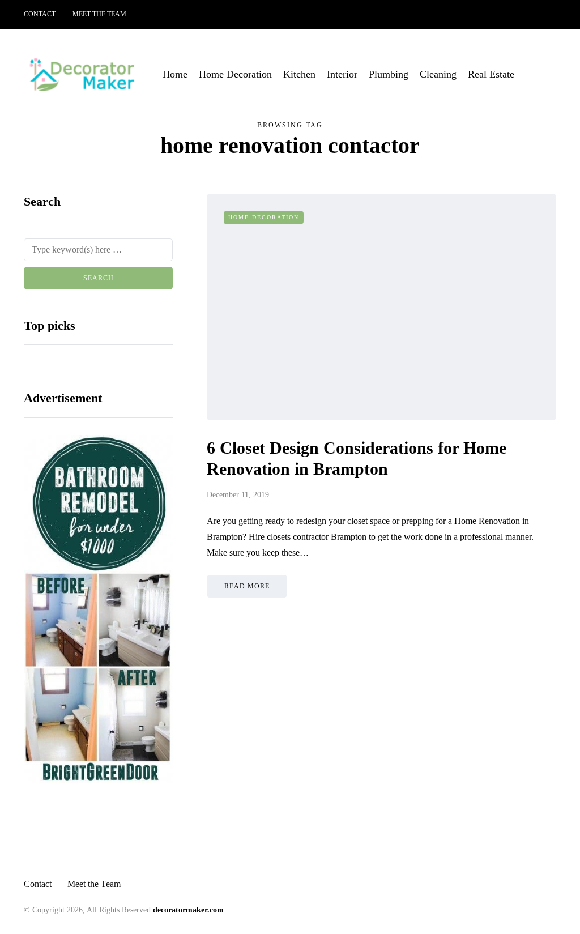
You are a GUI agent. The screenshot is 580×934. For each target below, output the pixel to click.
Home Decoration (235, 74)
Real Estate (491, 74)
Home (175, 74)
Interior (342, 74)
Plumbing (388, 74)
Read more (247, 586)
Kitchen (299, 74)
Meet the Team (99, 14)
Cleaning (438, 74)
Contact (40, 14)
